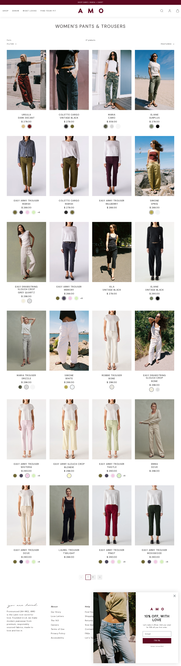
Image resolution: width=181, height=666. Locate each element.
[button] (161, 10)
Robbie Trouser (112, 375)
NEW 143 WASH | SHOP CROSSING (90, 2)
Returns (89, 620)
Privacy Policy (58, 633)
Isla (111, 286)
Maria (112, 114)
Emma (154, 464)
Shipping (89, 616)
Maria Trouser (26, 375)
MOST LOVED (30, 11)
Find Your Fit (48, 11)
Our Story (56, 612)
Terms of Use (57, 629)
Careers (55, 625)
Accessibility (57, 638)
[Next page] (99, 577)
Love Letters (57, 616)
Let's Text (90, 638)
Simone (154, 200)
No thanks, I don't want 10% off (157, 646)
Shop (5, 11)
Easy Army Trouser (26, 200)
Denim (15, 11)
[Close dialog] (174, 595)
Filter (10, 44)
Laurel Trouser (69, 550)
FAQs (87, 633)
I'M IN (157, 641)
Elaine (155, 114)
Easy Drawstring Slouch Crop (26, 288)
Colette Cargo (69, 114)
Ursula (26, 114)
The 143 (55, 620)
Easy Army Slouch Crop (69, 464)
